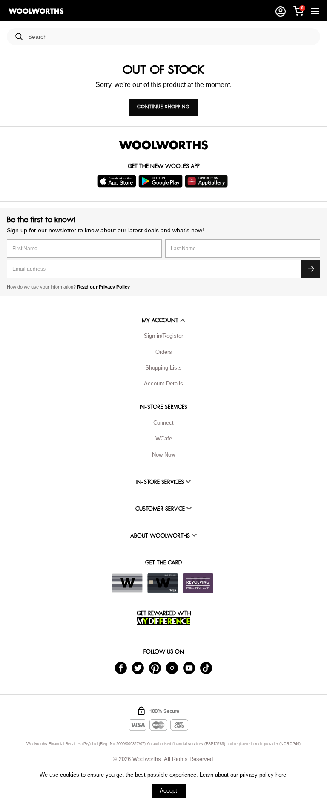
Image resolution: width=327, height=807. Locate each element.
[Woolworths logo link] (36, 11)
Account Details (163, 383)
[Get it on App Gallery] (207, 181)
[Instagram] (172, 668)
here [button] (280, 775)
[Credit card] (162, 583)
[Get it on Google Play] (161, 181)
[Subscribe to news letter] (310, 269)
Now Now (163, 454)
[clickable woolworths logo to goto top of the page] (163, 145)
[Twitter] (138, 668)
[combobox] (170, 36)
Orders (163, 352)
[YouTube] (189, 668)
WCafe (163, 438)
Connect (163, 422)
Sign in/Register (163, 336)
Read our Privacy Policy (103, 286)
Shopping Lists (163, 367)
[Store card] (127, 583)
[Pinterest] (155, 668)
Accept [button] (168, 790)
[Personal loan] (198, 583)
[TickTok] (206, 668)
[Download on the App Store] (117, 181)
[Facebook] (121, 668)
